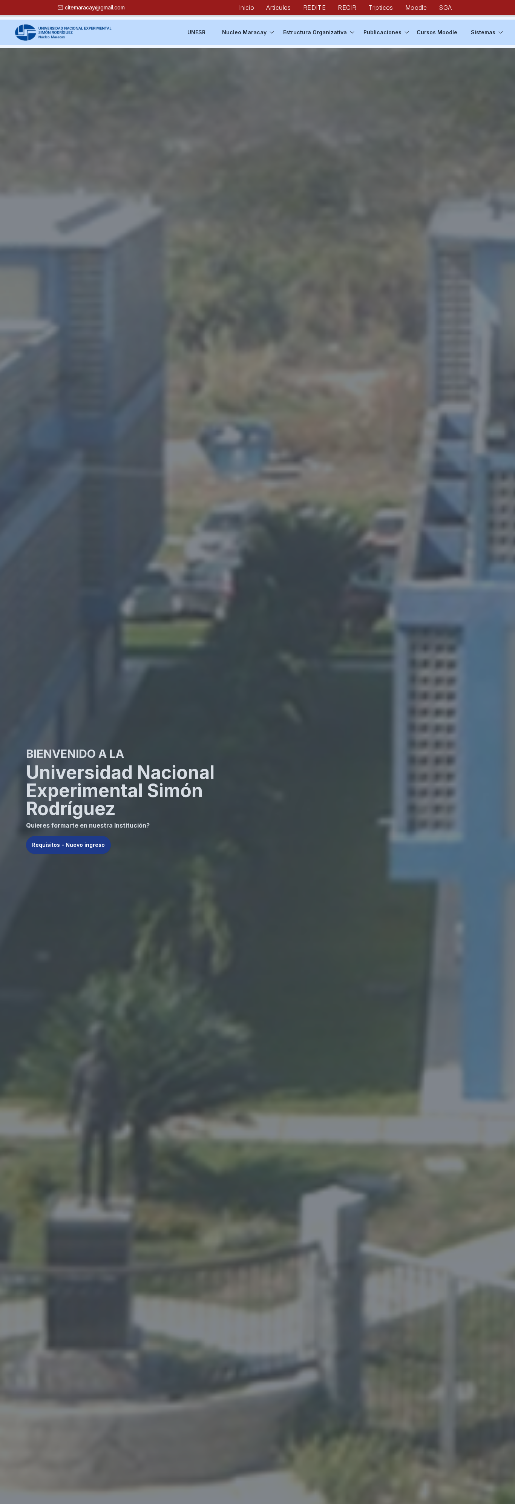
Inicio (246, 7)
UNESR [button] (196, 32)
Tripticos (380, 7)
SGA (445, 7)
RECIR (347, 7)
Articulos (278, 7)
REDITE (314, 7)
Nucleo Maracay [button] (244, 32)
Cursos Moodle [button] (437, 32)
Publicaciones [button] (382, 32)
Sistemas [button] (483, 32)
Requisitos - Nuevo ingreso (68, 845)
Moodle (416, 7)
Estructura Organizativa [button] (315, 32)
